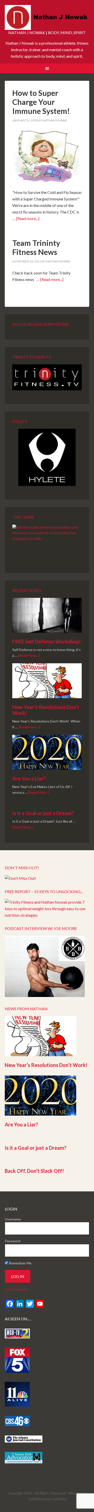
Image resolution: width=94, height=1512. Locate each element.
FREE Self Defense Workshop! (46, 641)
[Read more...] (27, 218)
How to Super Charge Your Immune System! (41, 101)
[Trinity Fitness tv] (47, 377)
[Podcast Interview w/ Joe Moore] (45, 995)
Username (13, 1219)
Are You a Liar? (29, 778)
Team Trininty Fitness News (36, 247)
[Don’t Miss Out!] (20, 878)
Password (12, 1241)
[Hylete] (47, 457)
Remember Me (20, 1263)
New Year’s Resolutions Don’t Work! (46, 1065)
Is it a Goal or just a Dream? (43, 813)
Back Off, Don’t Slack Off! (34, 1171)
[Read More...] (28, 655)
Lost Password (16, 1289)
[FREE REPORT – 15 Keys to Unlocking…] (47, 915)
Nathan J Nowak (47, 17)
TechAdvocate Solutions (47, 1499)
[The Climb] (47, 542)
